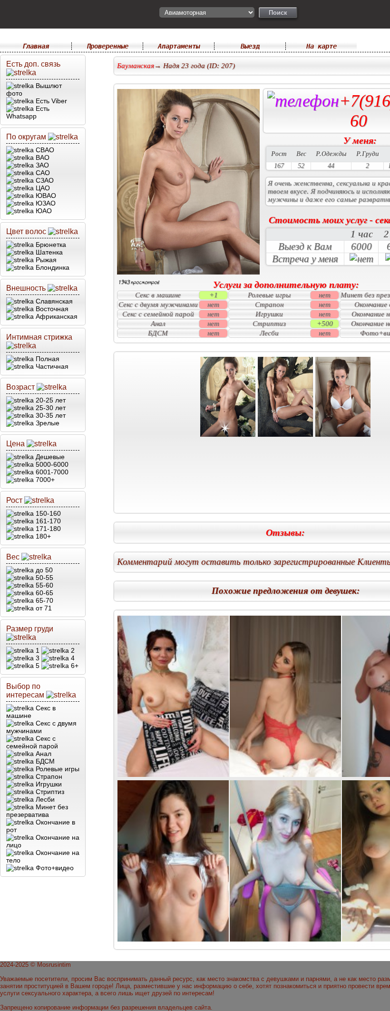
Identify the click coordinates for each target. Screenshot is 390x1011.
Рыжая (45, 260)
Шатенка (48, 252)
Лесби (44, 799)
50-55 (43, 577)
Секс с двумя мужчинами (41, 727)
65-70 (43, 600)
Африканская (56, 316)
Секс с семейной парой (32, 742)
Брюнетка (50, 244)
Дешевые (49, 457)
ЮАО (43, 211)
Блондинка (51, 267)
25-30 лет (50, 408)
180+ (42, 536)
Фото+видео (54, 868)
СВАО (44, 150)
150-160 (47, 513)
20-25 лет (50, 400)
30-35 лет (50, 415)
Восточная (51, 309)
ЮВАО (45, 195)
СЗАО (44, 180)
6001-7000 (51, 472)
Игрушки (48, 784)
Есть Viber (50, 101)
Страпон (48, 776)
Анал (42, 753)
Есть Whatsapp (27, 112)
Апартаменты (179, 46)
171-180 (47, 528)
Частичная (51, 366)
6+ (73, 665)
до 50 (43, 570)
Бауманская (135, 65)
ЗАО (41, 165)
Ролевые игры (56, 769)
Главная (35, 46)
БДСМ (44, 761)
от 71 (43, 608)
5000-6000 (51, 464)
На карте (321, 46)
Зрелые (46, 423)
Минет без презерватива (37, 810)
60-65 (43, 593)
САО (42, 173)
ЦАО (42, 188)
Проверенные (107, 46)
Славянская (53, 301)
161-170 (47, 521)
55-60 (43, 585)
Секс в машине (31, 711)
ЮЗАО (45, 203)
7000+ (44, 479)
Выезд (250, 46)
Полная (46, 359)
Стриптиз (49, 791)
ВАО (41, 157)
